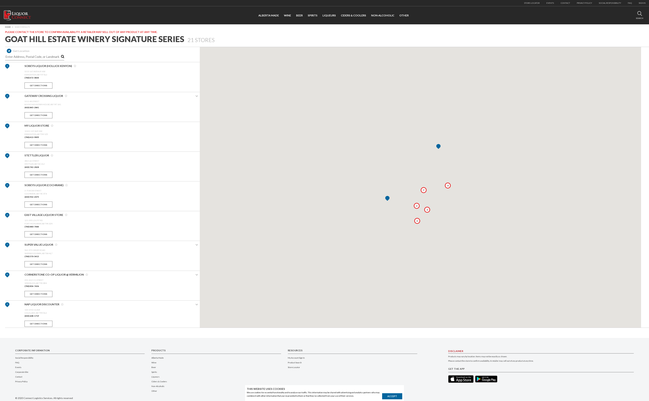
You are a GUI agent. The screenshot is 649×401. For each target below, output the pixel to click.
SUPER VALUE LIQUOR (39, 244)
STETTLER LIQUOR (37, 155)
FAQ (630, 3)
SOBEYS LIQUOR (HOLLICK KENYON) (48, 65)
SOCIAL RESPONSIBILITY (610, 3)
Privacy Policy (21, 381)
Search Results (22, 27)
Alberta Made (157, 358)
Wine (153, 362)
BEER (299, 15)
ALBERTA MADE (268, 15)
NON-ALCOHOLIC (382, 15)
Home (8, 27)
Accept (392, 396)
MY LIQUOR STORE (37, 125)
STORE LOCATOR (532, 3)
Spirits (154, 372)
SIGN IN (642, 3)
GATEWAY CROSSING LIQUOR (44, 95)
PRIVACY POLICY (584, 3)
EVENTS (550, 3)
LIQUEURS (329, 15)
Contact (18, 376)
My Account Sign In (296, 358)
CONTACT (565, 3)
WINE (287, 15)
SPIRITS (312, 15)
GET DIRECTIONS (38, 85)
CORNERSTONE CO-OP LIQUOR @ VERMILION (54, 274)
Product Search (295, 362)
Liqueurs (155, 376)
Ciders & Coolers (159, 381)
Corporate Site (21, 372)
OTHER (404, 15)
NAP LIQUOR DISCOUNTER (42, 304)
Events (18, 367)
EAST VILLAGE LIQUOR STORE (44, 214)
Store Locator (294, 367)
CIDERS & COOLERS (353, 15)
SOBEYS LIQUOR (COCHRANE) (44, 185)
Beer (153, 367)
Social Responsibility (24, 358)
